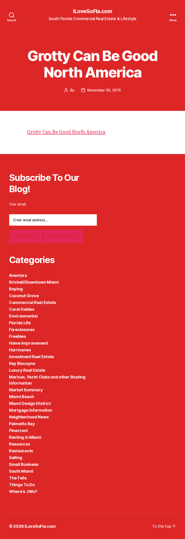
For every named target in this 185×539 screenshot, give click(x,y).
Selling (15, 457)
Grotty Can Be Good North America (66, 132)
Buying (16, 289)
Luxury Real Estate (27, 370)
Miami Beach (21, 396)
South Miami (21, 471)
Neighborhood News (29, 417)
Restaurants (21, 450)
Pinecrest (18, 430)
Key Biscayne (22, 363)
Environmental (23, 316)
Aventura (18, 275)
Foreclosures (22, 329)
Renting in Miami (25, 437)
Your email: (17, 204)
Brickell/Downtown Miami (34, 282)
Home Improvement (28, 343)
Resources (19, 444)
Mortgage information (30, 410)
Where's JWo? (23, 491)
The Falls (18, 478)
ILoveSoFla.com (92, 11)
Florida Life (20, 322)
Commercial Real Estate (32, 302)
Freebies (17, 336)
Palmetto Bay (22, 423)
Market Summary (26, 389)
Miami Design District (30, 403)
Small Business (23, 464)
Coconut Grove (24, 295)
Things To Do (22, 484)
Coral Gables (21, 309)
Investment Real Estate (31, 356)
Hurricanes (20, 350)
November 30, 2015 (104, 90)
